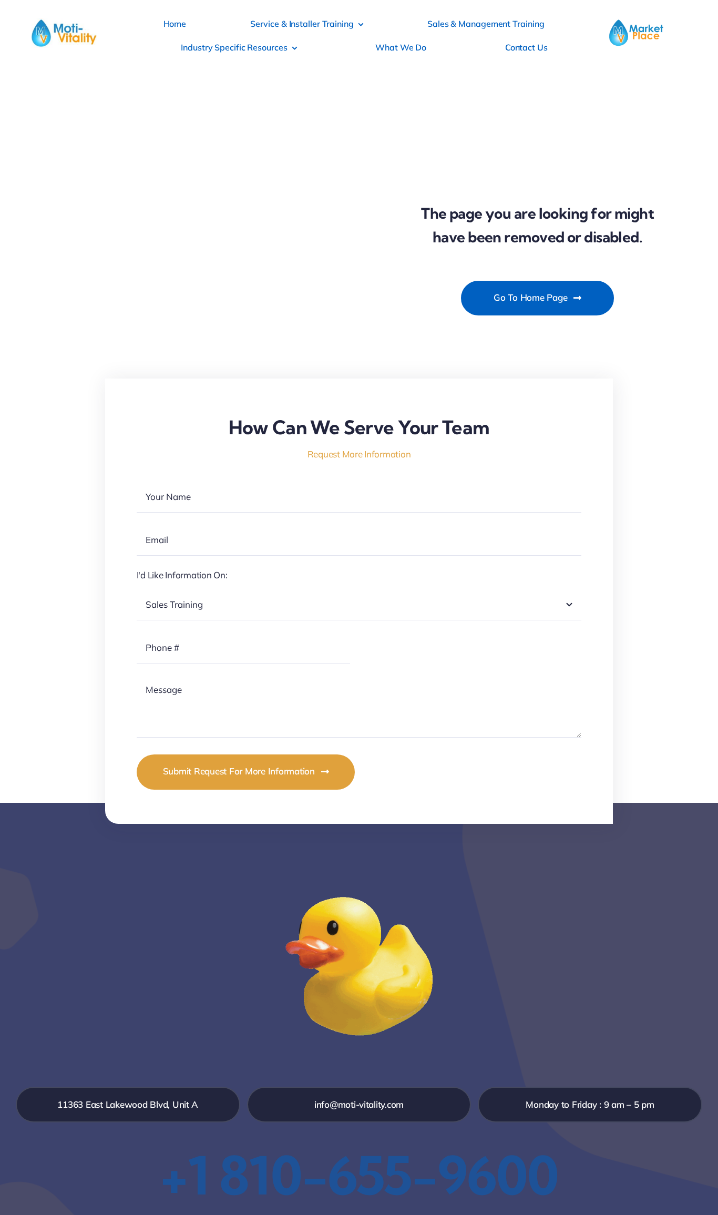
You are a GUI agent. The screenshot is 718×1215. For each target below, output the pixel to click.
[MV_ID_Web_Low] (64, 22)
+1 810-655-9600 (359, 1175)
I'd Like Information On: (182, 574)
